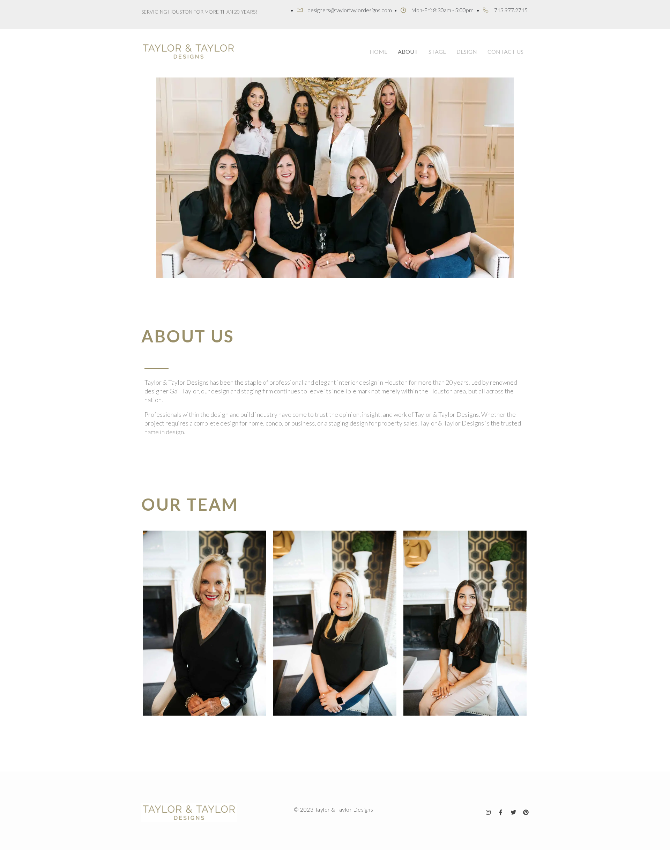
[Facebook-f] (501, 812)
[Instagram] (488, 812)
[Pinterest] (526, 812)
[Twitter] (513, 812)
